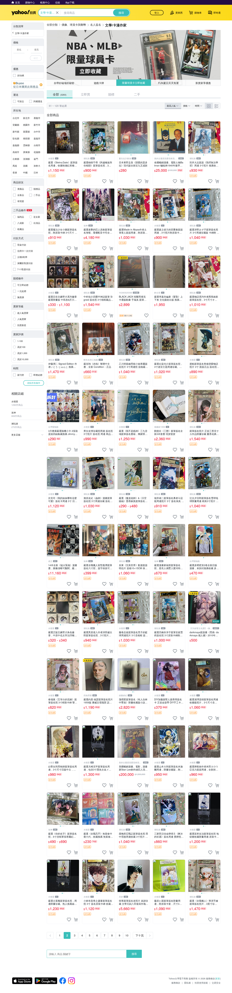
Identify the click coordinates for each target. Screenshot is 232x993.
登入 (156, 12)
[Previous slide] (84, 137)
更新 (218, 978)
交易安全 (216, 982)
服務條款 (175, 982)
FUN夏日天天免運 (168, 82)
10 (126, 935)
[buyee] (27, 85)
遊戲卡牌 (99, 83)
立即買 (85, 94)
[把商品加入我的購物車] (76, 181)
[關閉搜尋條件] (57, 13)
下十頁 (140, 935)
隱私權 (187, 982)
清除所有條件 (33, 382)
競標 (111, 94)
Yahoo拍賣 (23, 13)
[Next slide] (112, 137)
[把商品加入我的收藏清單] (69, 181)
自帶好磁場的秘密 (64, 83)
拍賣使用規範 (201, 982)
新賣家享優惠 (203, 83)
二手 (137, 94)
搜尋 (134, 954)
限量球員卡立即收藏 (133, 83)
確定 (36, 58)
